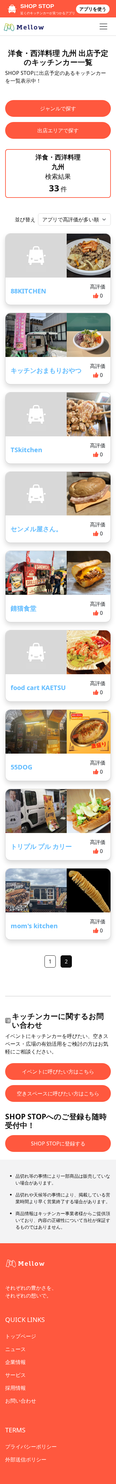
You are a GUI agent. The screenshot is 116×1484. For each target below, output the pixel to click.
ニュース (15, 1349)
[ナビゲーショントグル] (103, 26)
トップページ (20, 1336)
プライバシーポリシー (31, 1446)
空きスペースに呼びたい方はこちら (58, 1093)
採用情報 (15, 1387)
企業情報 (15, 1362)
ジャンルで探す (58, 108)
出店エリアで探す (58, 130)
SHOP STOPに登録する (58, 1143)
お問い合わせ (20, 1400)
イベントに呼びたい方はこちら (58, 1071)
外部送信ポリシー (25, 1459)
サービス (15, 1374)
